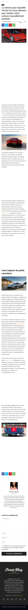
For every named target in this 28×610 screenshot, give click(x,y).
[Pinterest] (10, 25)
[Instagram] (7, 599)
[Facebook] (3, 25)
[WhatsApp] (13, 25)
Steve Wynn (9, 360)
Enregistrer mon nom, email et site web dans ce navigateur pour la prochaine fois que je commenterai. (14, 547)
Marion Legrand (7, 21)
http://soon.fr (14, 494)
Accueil (3, 1)
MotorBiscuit (19, 323)
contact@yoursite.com (17, 595)
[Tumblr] (20, 599)
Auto (7, 1)
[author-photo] (14, 489)
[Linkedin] (11, 599)
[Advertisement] (14, 59)
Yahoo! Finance (6, 213)
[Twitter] (6, 25)
